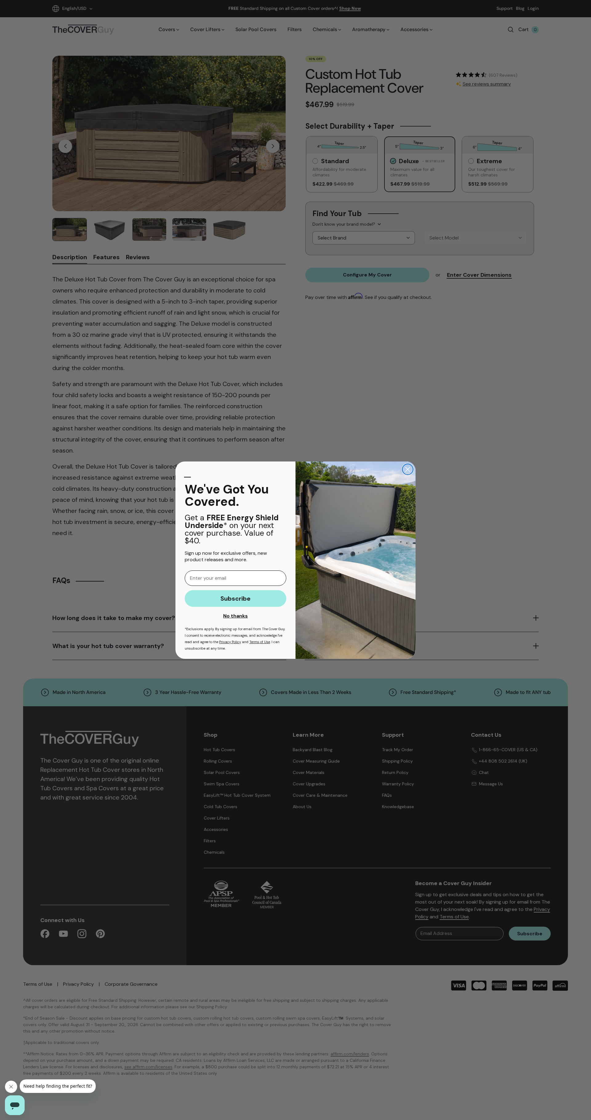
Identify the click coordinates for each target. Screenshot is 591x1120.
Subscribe (235, 598)
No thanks (235, 616)
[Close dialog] (407, 469)
